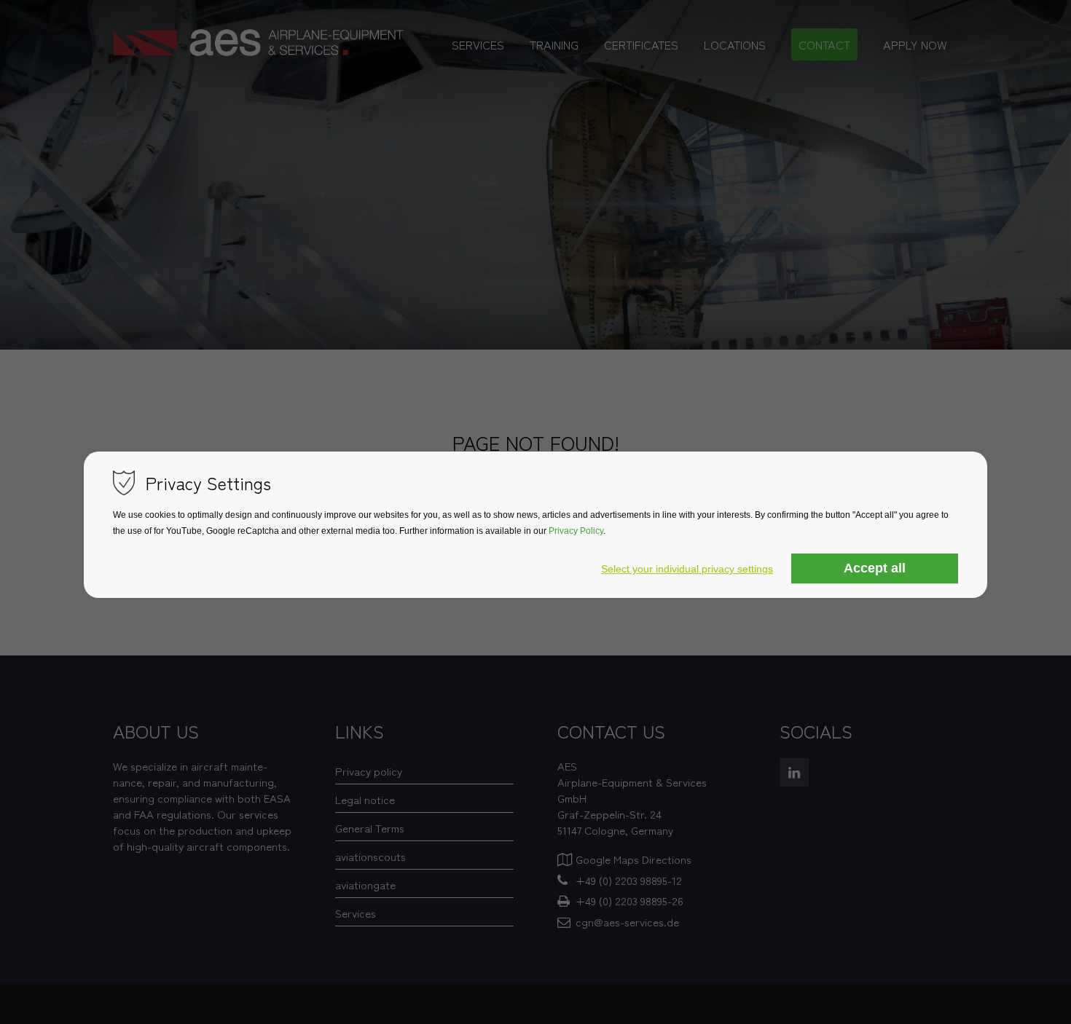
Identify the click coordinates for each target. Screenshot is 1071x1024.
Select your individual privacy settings (687, 569)
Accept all (875, 568)
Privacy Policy (576, 531)
